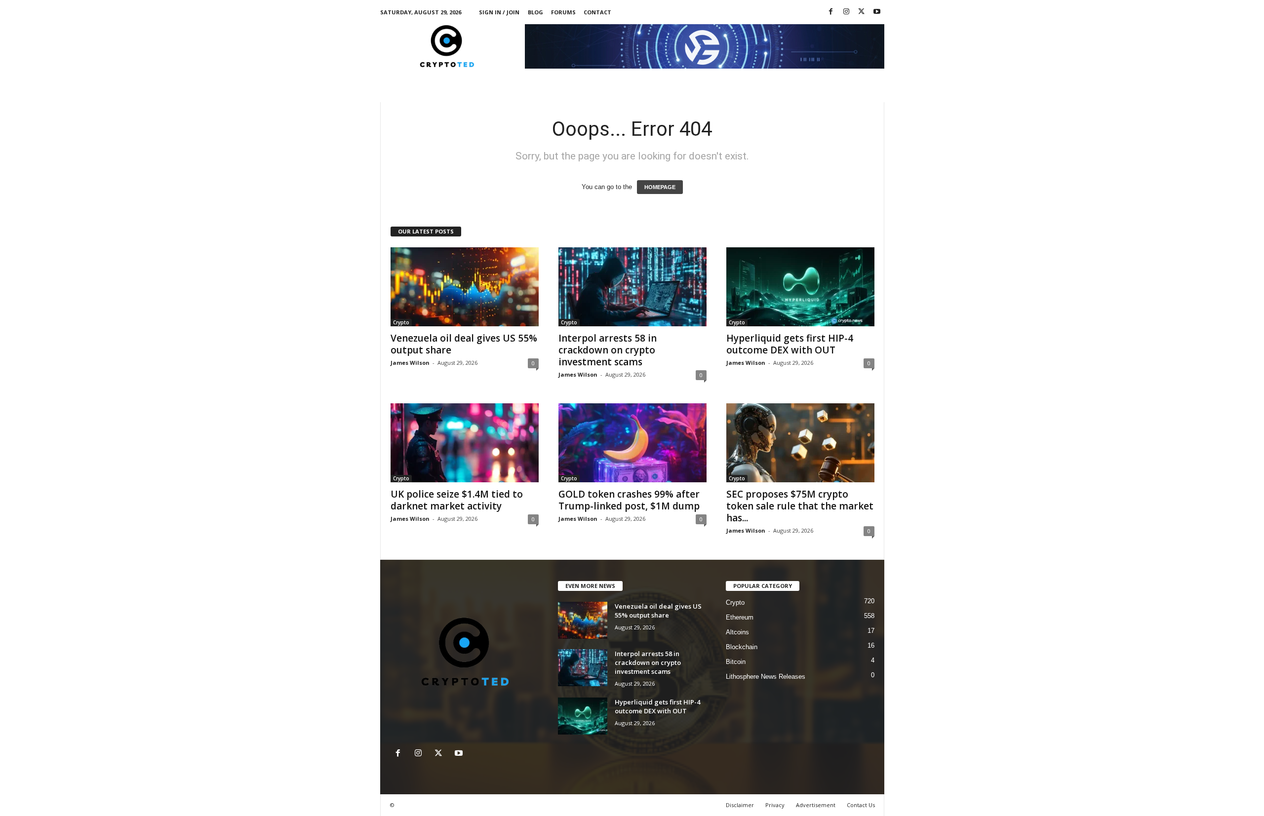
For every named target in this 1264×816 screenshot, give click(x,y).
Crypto (401, 322)
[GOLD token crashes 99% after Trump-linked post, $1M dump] (632, 442)
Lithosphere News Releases (765, 676)
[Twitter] (862, 12)
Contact (597, 12)
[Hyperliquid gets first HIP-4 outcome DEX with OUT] (800, 286)
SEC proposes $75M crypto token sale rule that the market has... (799, 506)
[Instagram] (846, 12)
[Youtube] (877, 12)
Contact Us (861, 805)
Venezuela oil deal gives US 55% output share (464, 344)
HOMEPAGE (659, 187)
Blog (535, 12)
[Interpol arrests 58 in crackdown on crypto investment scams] (632, 286)
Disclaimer (740, 805)
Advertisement (815, 805)
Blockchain (741, 647)
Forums (563, 12)
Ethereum (739, 617)
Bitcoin (736, 661)
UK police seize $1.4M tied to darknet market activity (457, 500)
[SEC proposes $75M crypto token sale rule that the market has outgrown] (800, 442)
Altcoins (737, 632)
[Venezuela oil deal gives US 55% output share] (465, 286)
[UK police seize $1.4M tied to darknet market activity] (465, 442)
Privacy (775, 805)
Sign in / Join (499, 12)
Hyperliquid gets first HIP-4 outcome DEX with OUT (789, 344)
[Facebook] (831, 12)
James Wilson (410, 362)
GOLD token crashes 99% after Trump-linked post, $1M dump (629, 500)
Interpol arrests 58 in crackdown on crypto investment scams (607, 350)
